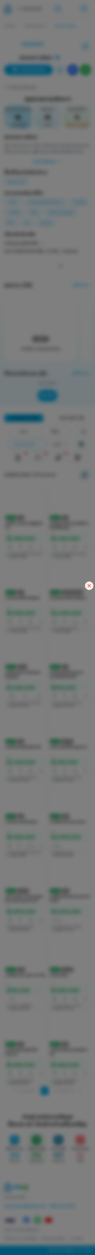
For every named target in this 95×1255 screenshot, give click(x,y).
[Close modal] (89, 585)
